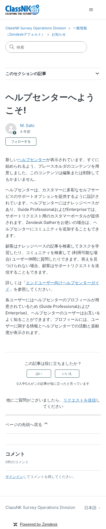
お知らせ (59, 34)
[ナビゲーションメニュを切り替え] (91, 9)
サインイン (14, 476)
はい (39, 373)
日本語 (91, 507)
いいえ (67, 373)
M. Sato (27, 125)
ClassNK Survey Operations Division (35, 28)
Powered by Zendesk (39, 524)
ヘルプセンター (32, 159)
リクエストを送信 (79, 400)
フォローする (21, 141)
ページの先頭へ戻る (24, 424)
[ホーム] (22, 10)
